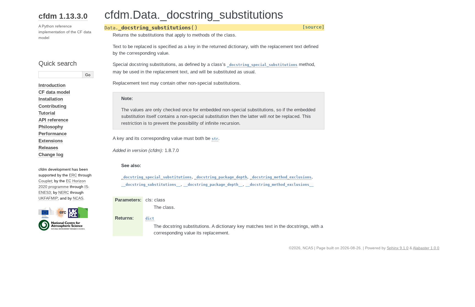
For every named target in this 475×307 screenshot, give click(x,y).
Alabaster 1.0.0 (426, 248)
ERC (73, 175)
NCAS (78, 198)
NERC (63, 192)
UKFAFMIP (48, 198)
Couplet (45, 181)
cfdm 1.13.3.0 (63, 16)
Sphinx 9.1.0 (397, 248)
